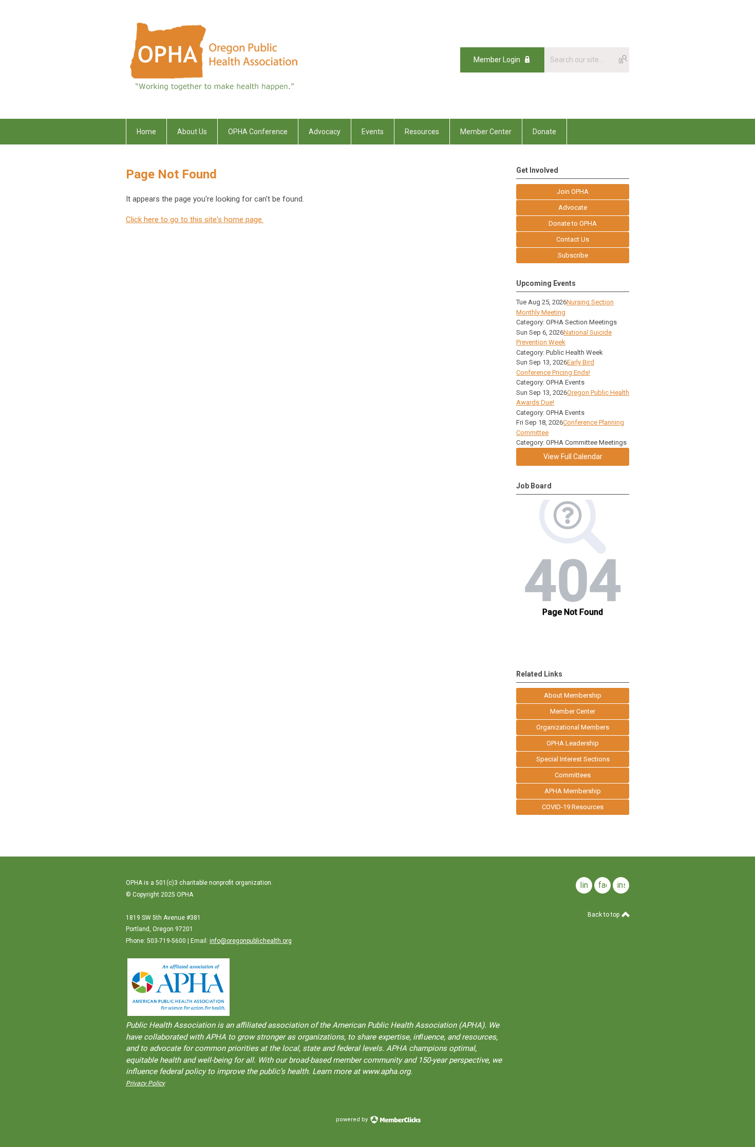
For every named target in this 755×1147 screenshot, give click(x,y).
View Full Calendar (572, 456)
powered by (352, 1119)
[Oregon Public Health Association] (216, 95)
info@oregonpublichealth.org (251, 940)
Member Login (497, 60)
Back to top (604, 914)
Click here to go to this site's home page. (194, 219)
